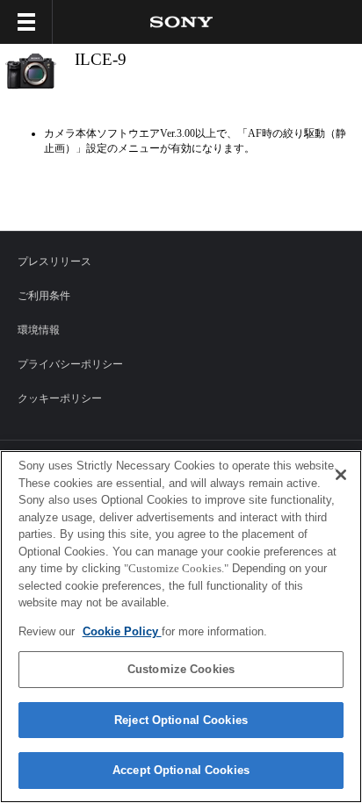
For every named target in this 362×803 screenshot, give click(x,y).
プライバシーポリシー (70, 364)
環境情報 (39, 330)
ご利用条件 (44, 296)
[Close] (341, 474)
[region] (181, 626)
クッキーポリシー (60, 398)
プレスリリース (54, 261)
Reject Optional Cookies (181, 720)
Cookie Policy (122, 631)
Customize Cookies (181, 669)
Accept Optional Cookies (181, 770)
